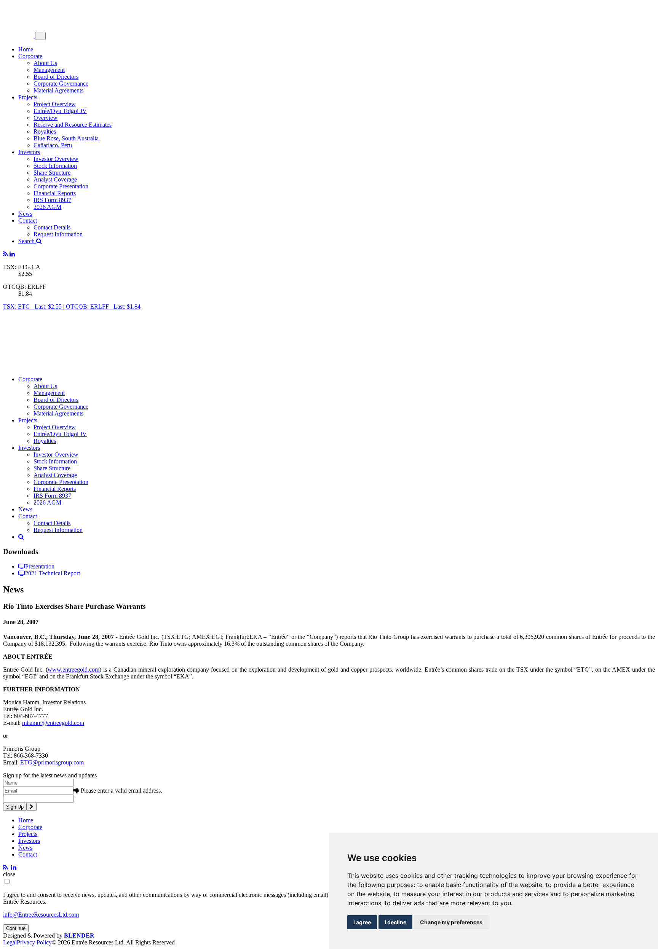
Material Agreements (58, 90)
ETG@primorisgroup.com (52, 762)
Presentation (39, 566)
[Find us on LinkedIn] (12, 254)
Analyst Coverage (55, 179)
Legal (10, 942)
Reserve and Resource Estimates (73, 124)
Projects (27, 97)
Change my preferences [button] (451, 922)
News (25, 213)
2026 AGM (47, 207)
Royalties (45, 131)
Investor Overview (56, 159)
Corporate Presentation (61, 186)
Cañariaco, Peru (53, 145)
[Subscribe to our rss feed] (5, 254)
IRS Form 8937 (52, 200)
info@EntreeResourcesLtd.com (41, 914)
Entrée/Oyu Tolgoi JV (60, 111)
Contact (27, 220)
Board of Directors (56, 76)
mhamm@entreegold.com (53, 723)
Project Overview (55, 104)
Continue (16, 928)
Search (27, 241)
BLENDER (79, 935)
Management (49, 70)
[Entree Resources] (19, 35)
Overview (45, 118)
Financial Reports (55, 193)
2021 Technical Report (52, 573)
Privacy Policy (34, 942)
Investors (29, 152)
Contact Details (52, 227)
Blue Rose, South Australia (66, 138)
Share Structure (52, 172)
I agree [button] (362, 922)
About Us (45, 63)
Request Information (58, 234)
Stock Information (55, 165)
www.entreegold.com (73, 669)
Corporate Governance (61, 83)
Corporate (30, 56)
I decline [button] (395, 922)
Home (25, 49)
